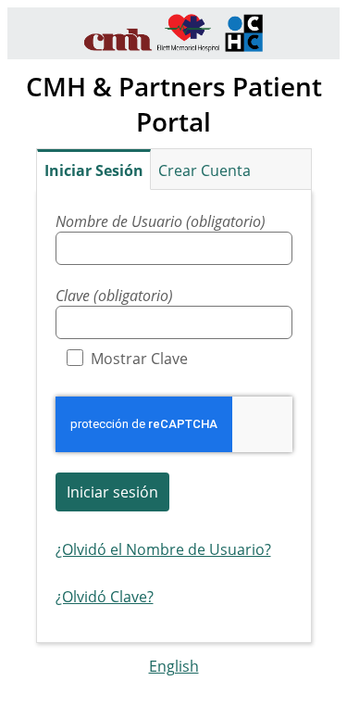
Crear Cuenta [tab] (204, 170)
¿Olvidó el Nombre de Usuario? (163, 549)
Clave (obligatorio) (114, 295)
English (174, 666)
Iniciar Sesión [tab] (93, 170)
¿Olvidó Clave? (105, 596)
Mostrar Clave (139, 358)
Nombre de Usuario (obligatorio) (161, 221)
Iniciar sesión (112, 492)
